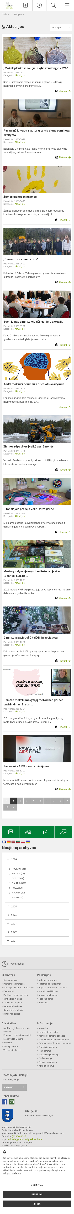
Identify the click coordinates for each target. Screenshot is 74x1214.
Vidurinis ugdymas (48, 980)
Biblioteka (43, 1002)
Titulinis (6, 14)
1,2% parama (45, 1051)
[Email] (11, 1101)
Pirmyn (13, 807)
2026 (14, 859)
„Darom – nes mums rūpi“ (20, 259)
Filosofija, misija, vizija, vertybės (18, 987)
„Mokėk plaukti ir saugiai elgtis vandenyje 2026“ (35, 68)
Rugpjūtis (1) (19, 869)
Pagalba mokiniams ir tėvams (53, 987)
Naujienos (19, 14)
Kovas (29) (17, 888)
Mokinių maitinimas (48, 995)
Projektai (7, 1043)
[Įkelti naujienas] (26, 5)
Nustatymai (37, 1185)
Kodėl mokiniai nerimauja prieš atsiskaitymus (33, 384)
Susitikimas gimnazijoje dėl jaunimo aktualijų (33, 321)
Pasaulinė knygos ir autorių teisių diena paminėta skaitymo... (36, 133)
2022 (14, 932)
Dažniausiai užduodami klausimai (55, 1043)
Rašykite (8, 1087)
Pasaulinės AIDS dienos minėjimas (26, 766)
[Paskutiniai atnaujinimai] (39, 5)
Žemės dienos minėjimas (20, 196)
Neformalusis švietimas (50, 984)
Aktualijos (20, 75)
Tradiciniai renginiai (12, 1002)
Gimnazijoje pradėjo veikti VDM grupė (28, 509)
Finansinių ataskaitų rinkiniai (17, 1035)
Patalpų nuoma (46, 999)
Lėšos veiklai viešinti (13, 1039)
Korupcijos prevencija (49, 1054)
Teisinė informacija (48, 1062)
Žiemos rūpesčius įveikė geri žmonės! (28, 446)
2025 (14, 906)
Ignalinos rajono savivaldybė (39, 1115)
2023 (14, 923)
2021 (14, 940)
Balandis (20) (19, 883)
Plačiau (63, 91)
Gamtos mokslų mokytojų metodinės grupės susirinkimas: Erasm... (33, 702)
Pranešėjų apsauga (48, 1047)
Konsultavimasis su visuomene (54, 1039)
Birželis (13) (18, 873)
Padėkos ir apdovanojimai (15, 995)
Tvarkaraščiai (16, 963)
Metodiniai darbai (11, 1014)
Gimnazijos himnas (12, 999)
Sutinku (37, 1204)
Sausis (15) (17, 897)
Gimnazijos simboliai (13, 1010)
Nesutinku (37, 1194)
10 (7, 807)
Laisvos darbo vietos (48, 1032)
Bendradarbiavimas (12, 1006)
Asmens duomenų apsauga (52, 1036)
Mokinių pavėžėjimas (48, 991)
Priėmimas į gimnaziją (14, 984)
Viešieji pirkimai (10, 1046)
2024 (14, 915)
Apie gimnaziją (10, 980)
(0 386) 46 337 (19, 1136)
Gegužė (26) (18, 878)
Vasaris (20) (18, 893)
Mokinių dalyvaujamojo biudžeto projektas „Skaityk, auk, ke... (31, 573)
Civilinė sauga (45, 1058)
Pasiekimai (8, 991)
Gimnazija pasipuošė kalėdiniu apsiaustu (30, 637)
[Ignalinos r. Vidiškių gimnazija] (9, 4)
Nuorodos (43, 1028)
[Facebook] (4, 1101)
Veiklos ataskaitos (12, 1050)
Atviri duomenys (46, 1066)
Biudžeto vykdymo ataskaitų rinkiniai (16, 1030)
